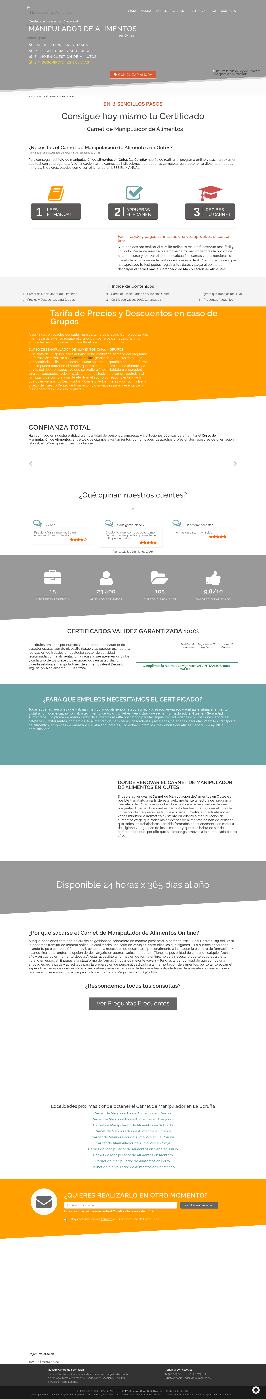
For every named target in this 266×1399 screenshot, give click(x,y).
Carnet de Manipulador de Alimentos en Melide (132, 1131)
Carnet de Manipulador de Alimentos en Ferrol (133, 1161)
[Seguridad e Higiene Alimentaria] (53, 10)
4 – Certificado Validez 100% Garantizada (133, 299)
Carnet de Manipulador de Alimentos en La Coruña (133, 1137)
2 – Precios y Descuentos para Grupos (49, 299)
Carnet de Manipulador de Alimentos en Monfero (133, 1155)
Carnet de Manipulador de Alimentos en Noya (133, 1143)
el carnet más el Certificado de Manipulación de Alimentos (180, 269)
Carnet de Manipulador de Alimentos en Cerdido (133, 1113)
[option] (54, 467)
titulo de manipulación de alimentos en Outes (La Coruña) (101, 159)
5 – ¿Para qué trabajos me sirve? (221, 294)
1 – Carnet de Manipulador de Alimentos (50, 294)
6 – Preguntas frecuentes (216, 299)
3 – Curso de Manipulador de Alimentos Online (138, 294)
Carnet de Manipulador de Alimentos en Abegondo (133, 1119)
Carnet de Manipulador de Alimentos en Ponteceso (133, 1167)
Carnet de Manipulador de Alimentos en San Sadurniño (133, 1149)
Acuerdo (107, 1219)
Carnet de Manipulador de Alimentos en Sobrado (133, 1125)
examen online (81, 358)
